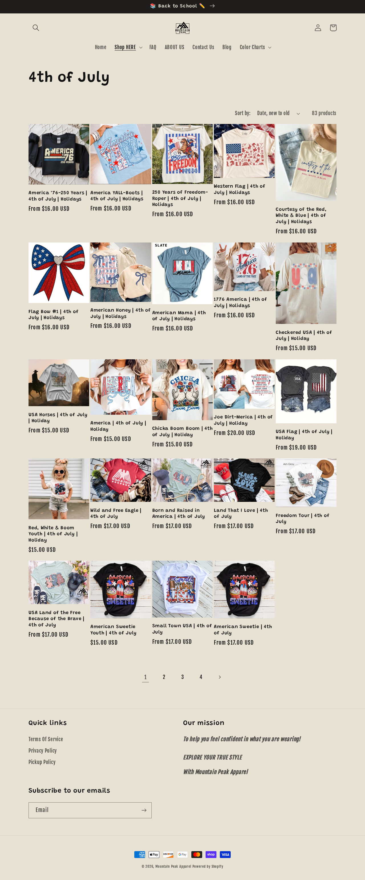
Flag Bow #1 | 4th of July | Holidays (54, 315)
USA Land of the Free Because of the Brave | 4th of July (56, 619)
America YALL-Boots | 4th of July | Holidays (116, 196)
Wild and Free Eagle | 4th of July (115, 513)
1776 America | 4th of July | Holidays (240, 302)
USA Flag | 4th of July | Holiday (304, 435)
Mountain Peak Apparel (173, 866)
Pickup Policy (42, 762)
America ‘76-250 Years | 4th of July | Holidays (58, 196)
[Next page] (219, 677)
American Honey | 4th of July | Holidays (120, 313)
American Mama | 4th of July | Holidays (179, 316)
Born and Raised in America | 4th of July (178, 513)
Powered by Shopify (207, 866)
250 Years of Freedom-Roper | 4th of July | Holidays (180, 198)
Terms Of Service (46, 739)
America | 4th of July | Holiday (118, 426)
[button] (36, 27)
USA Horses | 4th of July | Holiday (58, 418)
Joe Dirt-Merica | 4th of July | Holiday (243, 420)
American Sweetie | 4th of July (243, 630)
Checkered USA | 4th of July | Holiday (304, 335)
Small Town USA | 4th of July (182, 629)
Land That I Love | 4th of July (241, 513)
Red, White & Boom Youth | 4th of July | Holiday (53, 534)
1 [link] (145, 677)
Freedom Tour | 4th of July (302, 519)
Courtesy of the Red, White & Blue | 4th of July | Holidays (301, 215)
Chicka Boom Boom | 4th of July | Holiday (182, 431)
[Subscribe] (143, 810)
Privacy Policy (43, 751)
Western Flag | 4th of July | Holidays (239, 189)
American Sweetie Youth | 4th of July (113, 630)
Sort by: (242, 113)
